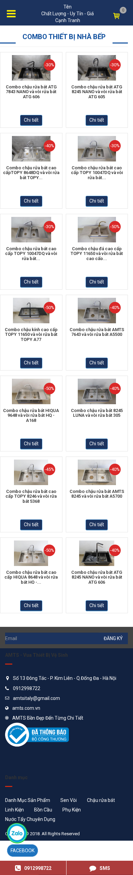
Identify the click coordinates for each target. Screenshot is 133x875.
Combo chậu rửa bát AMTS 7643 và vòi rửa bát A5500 (97, 332)
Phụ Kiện (71, 809)
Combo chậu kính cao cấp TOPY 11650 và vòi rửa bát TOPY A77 (31, 334)
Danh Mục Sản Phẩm (27, 800)
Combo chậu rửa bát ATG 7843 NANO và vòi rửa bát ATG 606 (31, 91)
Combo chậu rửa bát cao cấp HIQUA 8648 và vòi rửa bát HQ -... (31, 577)
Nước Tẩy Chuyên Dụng (30, 819)
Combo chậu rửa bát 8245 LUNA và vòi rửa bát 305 (97, 413)
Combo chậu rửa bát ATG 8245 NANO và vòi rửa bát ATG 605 (96, 91)
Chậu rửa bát (101, 800)
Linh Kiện (14, 809)
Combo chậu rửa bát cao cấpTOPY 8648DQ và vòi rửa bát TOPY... (31, 172)
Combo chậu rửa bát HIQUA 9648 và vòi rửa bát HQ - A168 (31, 415)
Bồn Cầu (43, 809)
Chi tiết (31, 120)
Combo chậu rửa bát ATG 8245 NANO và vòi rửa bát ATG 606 (96, 577)
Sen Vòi (68, 800)
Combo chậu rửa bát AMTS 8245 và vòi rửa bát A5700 (97, 494)
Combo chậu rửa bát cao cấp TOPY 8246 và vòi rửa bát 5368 (31, 496)
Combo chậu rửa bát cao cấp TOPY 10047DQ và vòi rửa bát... (97, 172)
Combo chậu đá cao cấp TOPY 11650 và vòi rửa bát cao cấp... (97, 253)
